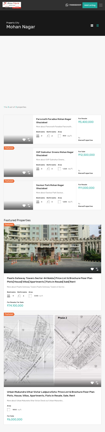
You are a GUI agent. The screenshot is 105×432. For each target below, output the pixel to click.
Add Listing (89, 5)
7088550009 (75, 5)
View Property (18, 138)
